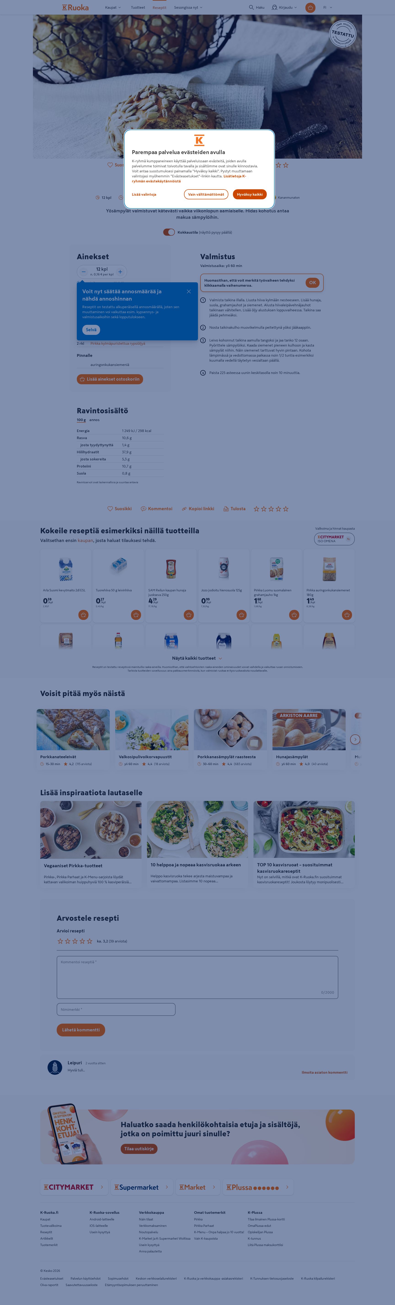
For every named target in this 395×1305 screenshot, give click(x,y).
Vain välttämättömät (206, 194)
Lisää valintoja (144, 194)
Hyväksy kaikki (250, 194)
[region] (199, 169)
